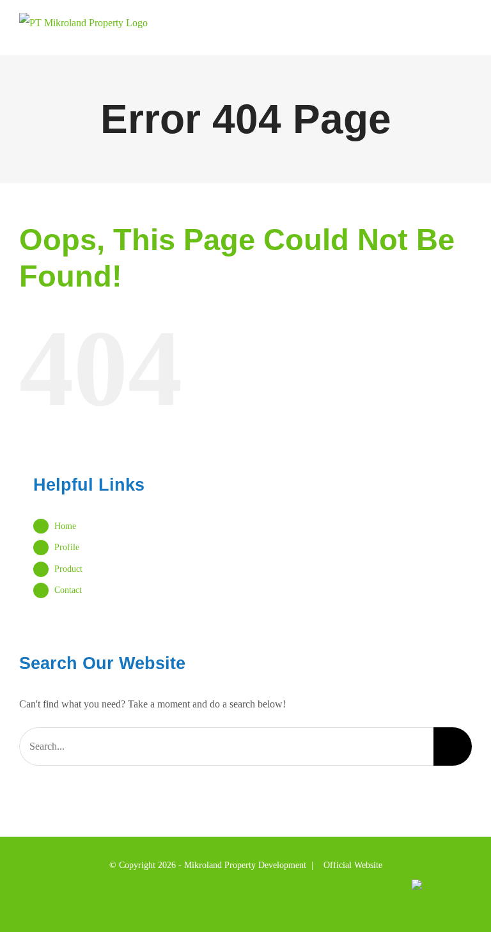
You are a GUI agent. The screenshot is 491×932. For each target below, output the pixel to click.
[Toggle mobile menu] (467, 35)
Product (68, 569)
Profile (66, 547)
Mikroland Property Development (245, 865)
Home (65, 526)
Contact (68, 590)
